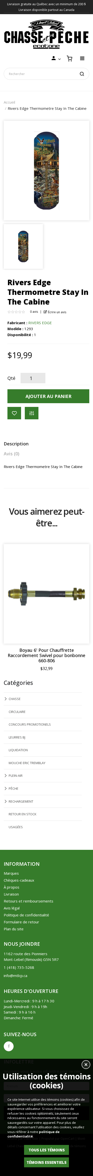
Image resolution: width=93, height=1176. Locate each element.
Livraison (11, 894)
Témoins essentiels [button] (46, 1162)
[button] (86, 1065)
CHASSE (15, 699)
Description (16, 444)
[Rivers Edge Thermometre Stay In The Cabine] (23, 245)
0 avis (34, 312)
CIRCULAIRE (17, 711)
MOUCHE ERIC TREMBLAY (27, 763)
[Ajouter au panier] (80, 553)
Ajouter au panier (48, 396)
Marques (11, 873)
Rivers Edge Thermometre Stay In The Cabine (47, 108)
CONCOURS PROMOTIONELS (30, 724)
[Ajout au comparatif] (31, 413)
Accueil (9, 102)
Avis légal (12, 908)
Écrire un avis (56, 312)
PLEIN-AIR (16, 775)
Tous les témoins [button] (47, 1149)
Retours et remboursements (28, 901)
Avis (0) (11, 454)
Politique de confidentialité (26, 915)
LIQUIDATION (18, 750)
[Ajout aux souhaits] (14, 413)
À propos (11, 887)
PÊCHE (13, 788)
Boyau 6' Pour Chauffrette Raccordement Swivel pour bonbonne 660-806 (46, 655)
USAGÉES (16, 827)
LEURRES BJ (17, 737)
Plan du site (14, 929)
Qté (11, 378)
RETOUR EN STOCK (22, 814)
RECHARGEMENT (21, 801)
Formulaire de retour (21, 922)
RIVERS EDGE (40, 322)
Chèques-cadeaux (19, 880)
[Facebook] (9, 1046)
